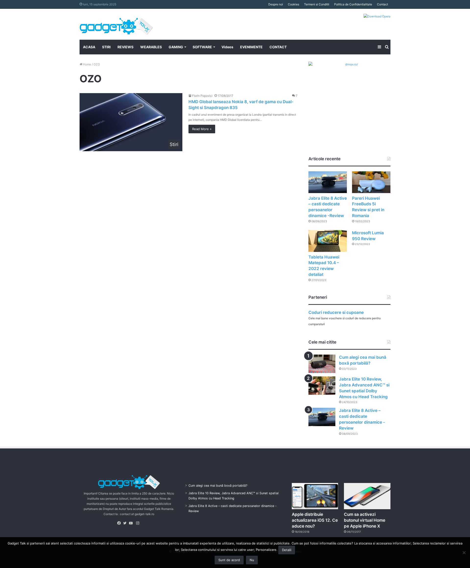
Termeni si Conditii (316, 4)
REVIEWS (125, 47)
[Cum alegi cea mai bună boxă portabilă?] (321, 364)
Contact (382, 4)
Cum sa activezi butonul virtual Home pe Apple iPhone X (364, 520)
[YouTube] (132, 523)
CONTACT (278, 47)
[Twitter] (126, 523)
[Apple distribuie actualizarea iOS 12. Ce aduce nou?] (315, 496)
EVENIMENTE (251, 47)
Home (86, 64)
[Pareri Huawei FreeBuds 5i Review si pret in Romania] (371, 182)
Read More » (202, 129)
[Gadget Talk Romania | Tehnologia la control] (116, 24)
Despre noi (275, 4)
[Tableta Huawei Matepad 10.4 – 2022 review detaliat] (327, 241)
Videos (227, 47)
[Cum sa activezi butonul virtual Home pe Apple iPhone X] (367, 496)
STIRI (106, 47)
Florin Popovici (202, 96)
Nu (252, 560)
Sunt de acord (229, 560)
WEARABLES (151, 47)
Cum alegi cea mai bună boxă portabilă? (217, 485)
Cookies (293, 4)
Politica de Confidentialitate (353, 4)
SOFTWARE (202, 47)
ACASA (89, 47)
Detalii (286, 550)
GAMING (176, 47)
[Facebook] (120, 523)
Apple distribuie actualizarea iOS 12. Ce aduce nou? (315, 520)
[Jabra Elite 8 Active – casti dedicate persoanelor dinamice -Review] (327, 182)
